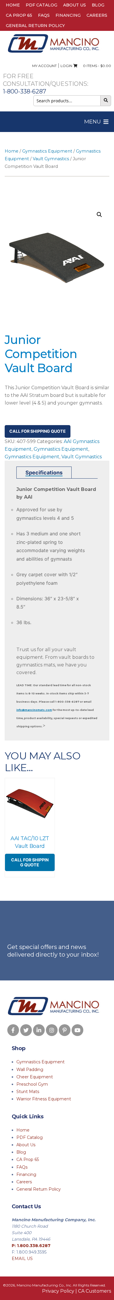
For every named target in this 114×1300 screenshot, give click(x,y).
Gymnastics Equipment (47, 151)
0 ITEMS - (95, 66)
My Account (44, 66)
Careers (97, 15)
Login (66, 66)
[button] (92, 121)
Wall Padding (29, 1069)
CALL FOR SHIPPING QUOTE (37, 431)
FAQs (44, 15)
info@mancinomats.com (34, 710)
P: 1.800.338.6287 (31, 1245)
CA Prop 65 (19, 15)
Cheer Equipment (34, 1077)
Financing (68, 15)
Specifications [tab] (44, 472)
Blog (98, 5)
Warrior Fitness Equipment (43, 1099)
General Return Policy (35, 25)
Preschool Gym (32, 1084)
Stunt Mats (27, 1091)
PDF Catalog (41, 5)
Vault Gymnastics (51, 158)
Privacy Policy (58, 1291)
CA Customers (94, 1291)
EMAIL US (22, 1258)
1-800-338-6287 (24, 91)
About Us (74, 5)
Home (13, 5)
